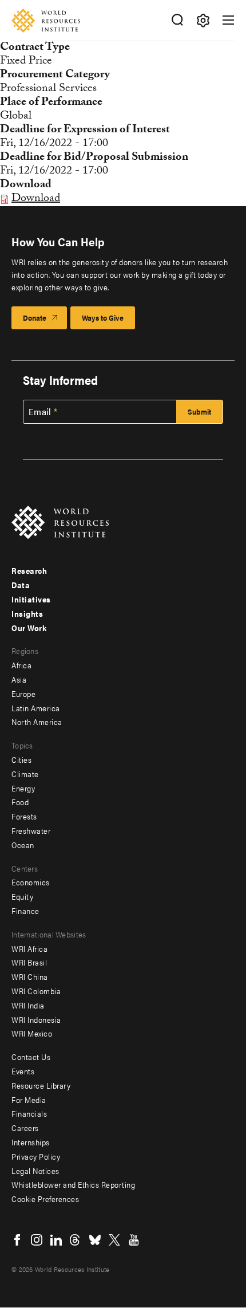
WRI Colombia (36, 990)
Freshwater (30, 830)
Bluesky (95, 1240)
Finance (25, 910)
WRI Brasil (29, 962)
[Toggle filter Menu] (203, 20)
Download (35, 199)
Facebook (17, 1240)
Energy (23, 788)
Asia (18, 679)
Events (22, 1071)
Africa (21, 665)
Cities (21, 759)
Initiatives (31, 599)
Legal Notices (35, 1170)
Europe (23, 693)
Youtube (134, 1240)
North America (36, 721)
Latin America (35, 708)
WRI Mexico (31, 1033)
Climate (25, 773)
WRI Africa (29, 948)
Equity (22, 896)
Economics (30, 882)
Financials (29, 1113)
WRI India (28, 1005)
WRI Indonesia (36, 1019)
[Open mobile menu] (228, 20)
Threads (75, 1240)
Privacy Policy (35, 1156)
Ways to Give (103, 317)
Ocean (22, 844)
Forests (24, 816)
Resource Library (40, 1085)
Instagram (36, 1240)
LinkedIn (56, 1240)
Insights (27, 613)
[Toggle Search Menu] (177, 20)
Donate (34, 317)
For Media (28, 1099)
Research (29, 570)
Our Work (28, 627)
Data (20, 584)
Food (20, 801)
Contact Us (30, 1056)
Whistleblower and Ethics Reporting (73, 1184)
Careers (25, 1127)
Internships (30, 1142)
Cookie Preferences (45, 1198)
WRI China (29, 976)
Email (40, 411)
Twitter (114, 1240)
